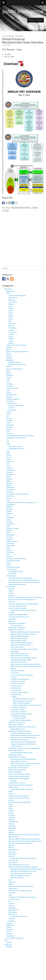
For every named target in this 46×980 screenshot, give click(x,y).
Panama (9, 511)
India (8, 431)
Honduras (9, 427)
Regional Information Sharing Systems (23, 742)
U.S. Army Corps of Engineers (20, 679)
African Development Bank (17, 295)
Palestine (9, 509)
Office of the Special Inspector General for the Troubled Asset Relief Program (26, 764)
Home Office (12, 574)
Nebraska (12, 845)
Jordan (8, 455)
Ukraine (8, 565)
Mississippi (12, 828)
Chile (8, 379)
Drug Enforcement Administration (22, 753)
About (31, 20)
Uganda (11, 343)
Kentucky (12, 815)
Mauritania (12, 323)
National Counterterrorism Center (22, 873)
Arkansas (11, 595)
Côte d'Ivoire (13, 302)
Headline (9, 947)
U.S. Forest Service (16, 625)
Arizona (11, 593)
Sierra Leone (13, 332)
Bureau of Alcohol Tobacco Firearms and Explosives (25, 597)
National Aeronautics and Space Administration (24, 834)
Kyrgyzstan (10, 461)
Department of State (15, 755)
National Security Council (19, 916)
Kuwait (8, 459)
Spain (8, 548)
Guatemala (9, 425)
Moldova (9, 485)
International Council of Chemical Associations (24, 580)
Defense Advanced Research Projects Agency (25, 632)
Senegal (11, 330)
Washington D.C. (14, 910)
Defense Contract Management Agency (23, 634)
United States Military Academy (21, 720)
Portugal (9, 522)
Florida (11, 793)
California (12, 602)
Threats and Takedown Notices (16, 558)
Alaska (11, 591)
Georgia (9, 418)
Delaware (12, 621)
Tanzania (11, 339)
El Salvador (10, 401)
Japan (8, 453)
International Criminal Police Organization (20, 436)
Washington (12, 908)
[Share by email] (16, 203)
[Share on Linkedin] (12, 203)
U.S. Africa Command (17, 671)
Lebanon (9, 468)
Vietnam (9, 934)
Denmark (9, 397)
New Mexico (12, 854)
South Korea (10, 546)
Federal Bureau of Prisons (17, 783)
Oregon (11, 884)
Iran (7, 440)
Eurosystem (12, 410)
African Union (13, 298)
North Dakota (13, 862)
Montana (11, 832)
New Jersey (12, 852)
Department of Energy (16, 724)
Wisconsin (12, 919)
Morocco (11, 326)
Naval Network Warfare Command (24, 699)
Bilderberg (9, 360)
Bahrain (8, 349)
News (6, 940)
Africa (8, 293)
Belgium (9, 356)
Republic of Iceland (12, 528)
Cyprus (8, 392)
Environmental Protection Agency (20, 774)
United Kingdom (11, 569)
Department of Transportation (18, 768)
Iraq (8, 207)
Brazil (8, 371)
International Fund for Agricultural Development (24, 582)
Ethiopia (11, 308)
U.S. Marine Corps (16, 694)
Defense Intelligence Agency (20, 636)
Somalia (11, 334)
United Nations (11, 576)
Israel (8, 444)
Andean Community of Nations (16, 345)
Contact (39, 20)
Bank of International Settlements (17, 351)
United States (10, 586)
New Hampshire (14, 850)
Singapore (9, 539)
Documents (8, 289)
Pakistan (9, 507)
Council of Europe (12, 388)
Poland (8, 520)
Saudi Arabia (10, 535)
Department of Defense (16, 630)
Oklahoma (12, 882)
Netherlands (10, 487)
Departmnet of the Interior (17, 770)
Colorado (12, 612)
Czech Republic (11, 395)
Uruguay (9, 923)
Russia (8, 533)
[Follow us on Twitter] (8, 279)
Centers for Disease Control (17, 606)
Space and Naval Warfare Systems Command (27, 705)
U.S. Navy (5, 210)
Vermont (11, 903)
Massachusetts (13, 821)
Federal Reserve (14, 787)
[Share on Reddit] (9, 203)
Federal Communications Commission (21, 785)
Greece (8, 423)
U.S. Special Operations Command (22, 714)
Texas (10, 895)
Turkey (8, 563)
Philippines (10, 517)
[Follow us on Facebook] (4, 279)
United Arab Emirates (13, 567)
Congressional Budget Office (18, 615)
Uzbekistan (10, 925)
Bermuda (9, 358)
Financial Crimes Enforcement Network (23, 759)
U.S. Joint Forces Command (19, 692)
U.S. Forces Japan (16, 690)
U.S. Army (34, 207)
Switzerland (10, 552)
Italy (7, 451)
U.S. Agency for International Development (22, 897)
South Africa (10, 543)
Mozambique (13, 328)
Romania (9, 530)
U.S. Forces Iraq (15, 688)
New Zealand (10, 489)
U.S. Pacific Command (17, 709)
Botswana (12, 300)
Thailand (9, 556)
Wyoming (12, 921)
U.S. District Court (14, 899)
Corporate (9, 386)
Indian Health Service (18, 729)
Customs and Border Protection (21, 733)
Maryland (12, 819)
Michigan (9, 483)
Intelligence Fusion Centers (20, 740)
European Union (11, 403)
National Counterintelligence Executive (23, 871)
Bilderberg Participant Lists (17, 364)
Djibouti (11, 304)
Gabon (11, 310)
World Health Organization (17, 584)
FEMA (10, 791)
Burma (8, 373)
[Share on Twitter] (6, 203)
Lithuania (9, 472)
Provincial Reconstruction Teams (20, 207)
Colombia (9, 384)
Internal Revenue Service (19, 761)
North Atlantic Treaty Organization (17, 494)
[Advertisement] (23, 239)
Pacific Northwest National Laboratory (21, 886)
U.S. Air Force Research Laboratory (22, 675)
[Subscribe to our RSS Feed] (11, 279)
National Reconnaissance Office (21, 660)
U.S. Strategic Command (18, 716)
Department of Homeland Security (20, 731)
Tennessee (12, 893)
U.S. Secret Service (16, 746)
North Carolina (13, 860)
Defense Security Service (19, 640)
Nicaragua (9, 492)
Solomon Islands (11, 541)
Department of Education (17, 722)
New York (12, 856)
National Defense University (20, 655)
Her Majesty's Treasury (16, 571)
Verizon (8, 931)
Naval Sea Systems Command (22, 701)
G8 (7, 416)
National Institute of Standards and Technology (24, 839)
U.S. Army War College (18, 681)
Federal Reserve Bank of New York (22, 789)
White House (13, 914)
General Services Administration (19, 798)
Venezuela (9, 929)
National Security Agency (19, 662)
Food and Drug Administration (19, 796)
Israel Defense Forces (15, 446)
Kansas (11, 813)
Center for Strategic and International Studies (23, 604)
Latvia (8, 466)
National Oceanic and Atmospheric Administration (25, 841)
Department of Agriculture (17, 623)
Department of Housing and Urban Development (24, 748)
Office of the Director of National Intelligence (23, 867)
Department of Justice (16, 750)
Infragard (14, 781)
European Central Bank (16, 405)
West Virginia (13, 912)
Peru (7, 515)
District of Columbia (15, 772)
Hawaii (11, 804)
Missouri (11, 830)
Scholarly (9, 537)
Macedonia (9, 474)
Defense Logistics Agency (19, 638)
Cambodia (9, 375)
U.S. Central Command (18, 684)
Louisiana (12, 817)
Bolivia (8, 367)
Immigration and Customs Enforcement (23, 737)
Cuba (8, 390)
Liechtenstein (10, 470)
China (8, 382)
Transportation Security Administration (23, 744)
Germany (9, 420)
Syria (8, 554)
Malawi (8, 477)
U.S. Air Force (15, 673)
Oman (8, 500)
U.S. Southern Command (18, 712)
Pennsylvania (13, 888)
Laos (7, 464)
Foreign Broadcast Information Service (23, 610)
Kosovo (8, 457)
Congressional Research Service (19, 617)
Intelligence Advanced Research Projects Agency (26, 869)
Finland (8, 412)
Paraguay (9, 513)
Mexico (8, 481)
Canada (8, 377)
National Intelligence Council (20, 875)
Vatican (8, 927)
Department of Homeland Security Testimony (25, 735)
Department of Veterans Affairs (21, 645)
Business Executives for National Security (22, 599)
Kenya (11, 315)
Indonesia (9, 433)
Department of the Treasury (17, 757)
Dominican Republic (12, 399)
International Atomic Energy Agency (20, 578)
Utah (10, 901)
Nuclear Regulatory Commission (19, 865)
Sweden (8, 550)
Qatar (8, 526)
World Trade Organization (14, 938)
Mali (10, 321)
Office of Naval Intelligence (21, 703)
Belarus (8, 354)
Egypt (10, 306)
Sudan (11, 336)
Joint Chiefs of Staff (17, 647)
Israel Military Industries (16, 448)
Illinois (11, 809)
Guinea (11, 313)
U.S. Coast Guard (16, 686)
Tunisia (11, 341)
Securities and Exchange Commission (21, 890)
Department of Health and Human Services (22, 727)
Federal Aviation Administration (19, 776)
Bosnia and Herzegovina (14, 369)
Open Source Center (17, 878)
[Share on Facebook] (3, 203)
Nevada (11, 847)
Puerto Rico (10, 524)
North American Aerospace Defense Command (25, 664)
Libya (10, 319)
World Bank (10, 936)
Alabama (11, 589)
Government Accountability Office (20, 802)
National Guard (14, 837)
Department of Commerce (17, 627)
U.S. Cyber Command (19, 718)
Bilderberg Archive (15, 362)
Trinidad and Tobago (13, 561)
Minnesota (12, 826)
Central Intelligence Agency (18, 608)
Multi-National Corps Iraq (12, 36)
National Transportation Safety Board (21, 843)
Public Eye (7, 944)
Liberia (11, 317)
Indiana (11, 811)
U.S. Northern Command (18, 707)
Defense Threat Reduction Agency (22, 643)
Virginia (11, 906)
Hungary (9, 429)
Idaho (10, 806)
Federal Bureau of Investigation (19, 778)
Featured (9, 942)
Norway (8, 498)
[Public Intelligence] (23, 11)
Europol (11, 408)
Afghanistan (10, 291)
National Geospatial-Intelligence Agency (24, 658)
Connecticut (12, 619)
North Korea (10, 496)
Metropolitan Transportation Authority (23, 858)
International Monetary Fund (15, 438)
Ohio (10, 880)
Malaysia (9, 479)
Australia (9, 347)
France (8, 414)
